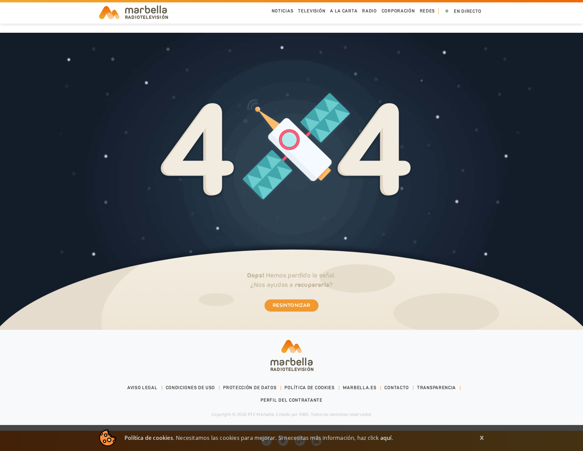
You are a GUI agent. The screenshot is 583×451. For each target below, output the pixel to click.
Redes (427, 11)
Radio (369, 11)
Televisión (311, 11)
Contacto (396, 388)
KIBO (304, 414)
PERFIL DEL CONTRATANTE (291, 400)
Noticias (283, 11)
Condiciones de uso (190, 388)
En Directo (467, 11)
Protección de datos (249, 388)
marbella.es (360, 388)
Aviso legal (142, 388)
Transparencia (436, 388)
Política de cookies (309, 388)
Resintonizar (291, 305)
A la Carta (343, 11)
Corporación (398, 11)
